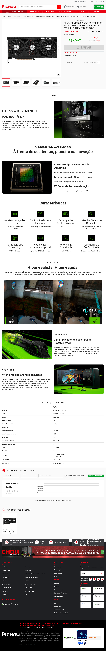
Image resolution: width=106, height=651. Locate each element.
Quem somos (58, 567)
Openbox (4, 594)
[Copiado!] (98, 62)
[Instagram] (94, 579)
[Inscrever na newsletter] (101, 573)
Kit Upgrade (28, 570)
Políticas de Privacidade (61, 613)
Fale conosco (58, 607)
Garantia (56, 587)
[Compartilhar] (102, 62)
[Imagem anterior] (4, 48)
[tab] (6, 83)
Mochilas (4, 581)
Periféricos (28, 567)
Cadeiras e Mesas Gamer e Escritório (35, 574)
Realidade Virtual (29, 591)
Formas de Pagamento (60, 593)
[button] (66, 62)
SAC (55, 603)
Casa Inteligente (6, 588)
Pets (26, 594)
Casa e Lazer (28, 588)
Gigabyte (71, 34)
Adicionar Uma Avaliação (96, 475)
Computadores (6, 570)
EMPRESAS (96, 11)
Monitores (5, 574)
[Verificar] (67, 638)
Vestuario (27, 581)
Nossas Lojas (58, 573)
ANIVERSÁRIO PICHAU (65, 11)
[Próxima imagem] (58, 48)
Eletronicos (5, 577)
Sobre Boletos (58, 596)
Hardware (5, 567)
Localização (57, 570)
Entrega (56, 583)
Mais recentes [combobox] (8, 476)
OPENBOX (81, 11)
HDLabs (34, 644)
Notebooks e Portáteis (31, 577)
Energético (5, 591)
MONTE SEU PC (34, 11)
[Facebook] (90, 579)
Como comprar (58, 590)
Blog (55, 576)
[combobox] (40, 6)
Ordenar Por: (6, 474)
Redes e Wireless (30, 584)
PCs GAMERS (50, 11)
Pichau (29, 644)
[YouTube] (102, 579)
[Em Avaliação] (81, 638)
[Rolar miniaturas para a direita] (59, 82)
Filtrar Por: (24, 474)
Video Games (6, 584)
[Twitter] (98, 579)
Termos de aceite (59, 610)
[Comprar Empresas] (53, 552)
